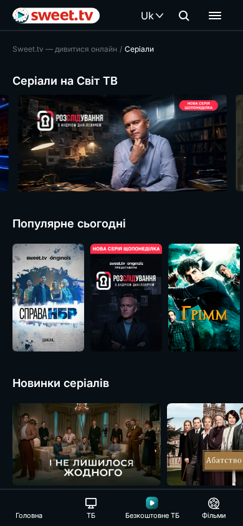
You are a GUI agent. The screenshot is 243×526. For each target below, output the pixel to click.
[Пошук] (183, 15)
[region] (121, 143)
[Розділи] (215, 15)
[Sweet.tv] (56, 15)
